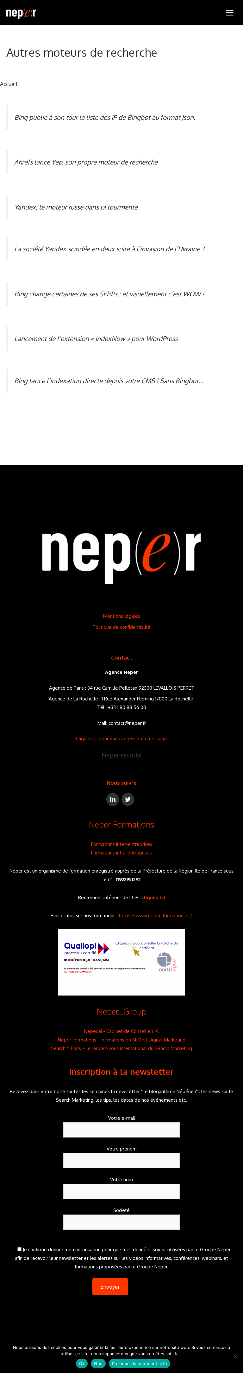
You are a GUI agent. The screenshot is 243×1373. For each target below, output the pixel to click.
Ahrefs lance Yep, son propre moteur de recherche (86, 162)
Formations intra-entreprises (121, 853)
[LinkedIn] (112, 799)
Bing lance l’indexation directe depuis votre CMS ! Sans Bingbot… (108, 381)
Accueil (9, 84)
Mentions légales (121, 616)
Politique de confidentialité (122, 627)
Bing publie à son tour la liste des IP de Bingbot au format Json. (104, 117)
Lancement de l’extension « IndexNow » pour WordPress (96, 338)
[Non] (235, 1356)
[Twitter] (128, 799)
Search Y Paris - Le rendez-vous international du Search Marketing (121, 1048)
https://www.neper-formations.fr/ (155, 915)
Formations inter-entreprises (121, 844)
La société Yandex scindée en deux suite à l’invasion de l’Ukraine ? (109, 249)
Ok (82, 1363)
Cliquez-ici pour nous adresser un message (121, 739)
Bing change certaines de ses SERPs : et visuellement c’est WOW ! (109, 294)
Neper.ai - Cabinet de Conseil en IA (121, 1031)
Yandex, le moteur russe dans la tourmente (76, 207)
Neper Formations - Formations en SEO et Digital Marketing (121, 1040)
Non (98, 1363)
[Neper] (21, 12)
